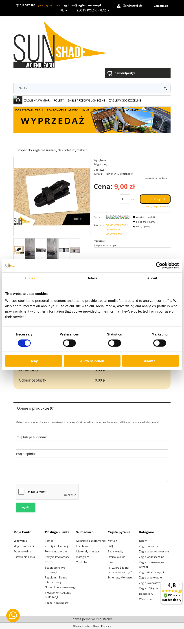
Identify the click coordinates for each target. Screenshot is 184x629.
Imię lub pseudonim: (31, 437)
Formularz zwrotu (56, 551)
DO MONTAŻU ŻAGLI (117, 225)
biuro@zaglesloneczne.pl (84, 5)
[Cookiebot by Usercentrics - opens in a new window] (159, 265)
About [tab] (152, 278)
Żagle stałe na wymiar (152, 572)
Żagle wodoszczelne (151, 556)
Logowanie (20, 540)
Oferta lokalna (116, 556)
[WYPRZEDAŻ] (92, 119)
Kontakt (112, 540)
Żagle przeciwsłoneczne (154, 551)
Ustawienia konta (24, 556)
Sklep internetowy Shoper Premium (92, 625)
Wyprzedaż (146, 599)
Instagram (82, 556)
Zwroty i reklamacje (57, 546)
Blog (110, 562)
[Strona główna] (67, 43)
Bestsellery (146, 593)
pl (63, 10)
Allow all (150, 361)
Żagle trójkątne (148, 588)
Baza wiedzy (115, 551)
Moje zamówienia (24, 546)
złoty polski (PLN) (93, 10)
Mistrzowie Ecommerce (91, 540)
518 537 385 (27, 5)
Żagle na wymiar (149, 546)
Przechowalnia (22, 551)
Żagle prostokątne (150, 577)
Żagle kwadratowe (150, 583)
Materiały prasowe (88, 551)
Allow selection (92, 361)
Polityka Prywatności (57, 556)
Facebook (82, 546)
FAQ (110, 546)
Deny (34, 361)
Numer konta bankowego (60, 587)
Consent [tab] (32, 278)
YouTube (81, 562)
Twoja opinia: (26, 454)
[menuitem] (37, 101)
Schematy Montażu (120, 577)
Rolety (143, 540)
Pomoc (49, 540)
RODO (49, 562)
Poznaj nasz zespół (56, 602)
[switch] (69, 343)
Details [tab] (92, 278)
